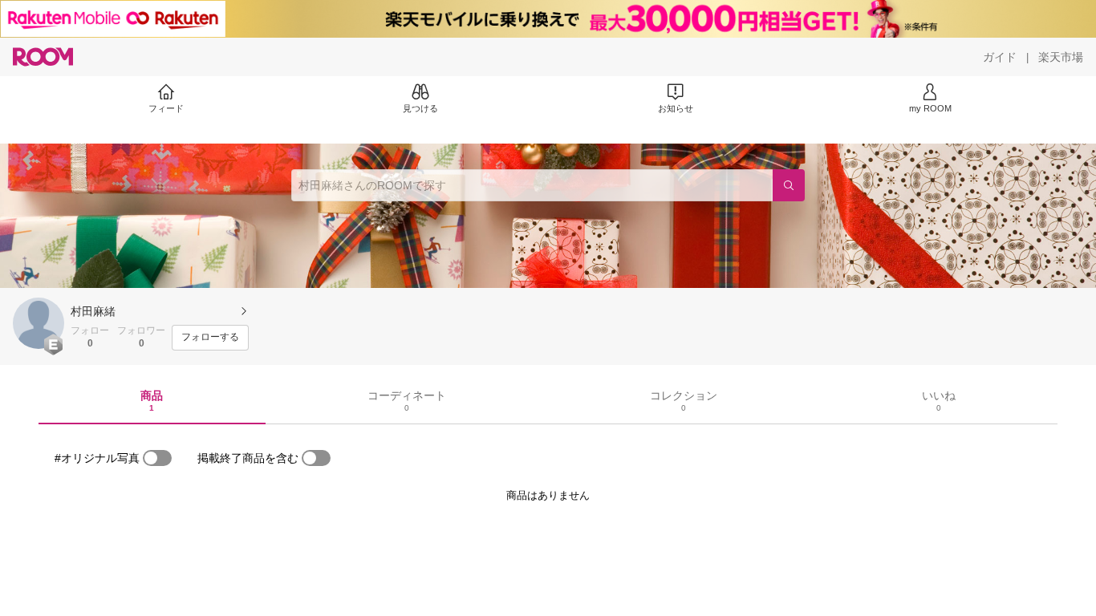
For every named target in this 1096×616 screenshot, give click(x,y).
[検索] (789, 185)
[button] (38, 323)
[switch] (157, 458)
